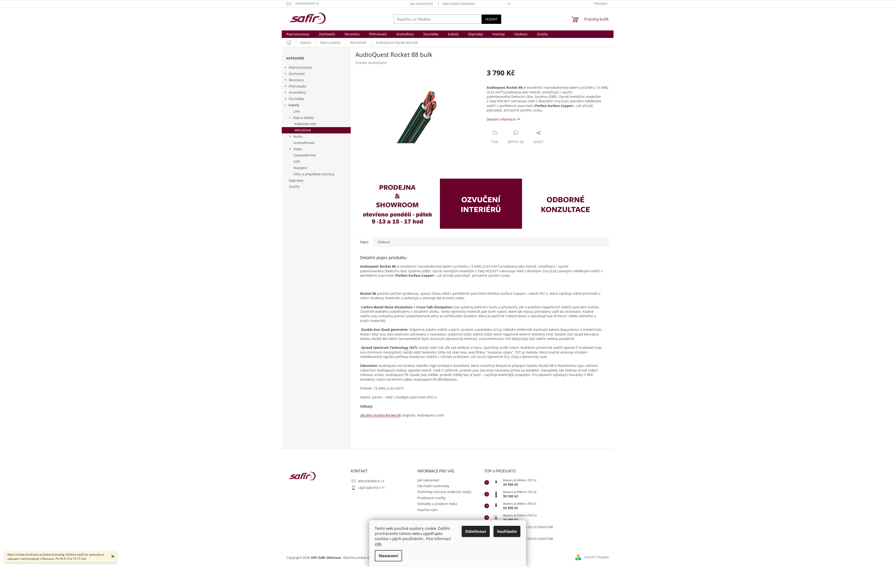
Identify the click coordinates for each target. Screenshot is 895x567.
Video (297, 149)
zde (378, 543)
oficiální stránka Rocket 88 (380, 415)
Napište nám (427, 510)
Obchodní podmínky (458, 4)
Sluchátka (296, 98)
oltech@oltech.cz (371, 481)
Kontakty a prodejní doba (437, 503)
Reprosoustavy (300, 67)
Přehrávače (297, 86)
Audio (298, 136)
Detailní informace (501, 119)
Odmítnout (475, 531)
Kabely (294, 105)
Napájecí (300, 168)
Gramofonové (303, 142)
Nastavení (388, 555)
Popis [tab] (364, 242)
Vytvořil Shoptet (596, 557)
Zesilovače (297, 73)
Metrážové (303, 130)
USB (296, 161)
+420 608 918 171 (371, 488)
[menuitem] (298, 34)
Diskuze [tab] (384, 242)
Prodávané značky (431, 498)
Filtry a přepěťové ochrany (313, 174)
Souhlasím (507, 531)
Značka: (371, 62)
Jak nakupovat (421, 4)
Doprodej (296, 180)
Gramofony (297, 92)
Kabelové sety (305, 124)
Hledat (491, 19)
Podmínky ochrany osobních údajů (444, 492)
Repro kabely (303, 117)
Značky (294, 186)
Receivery (296, 80)
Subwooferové (304, 155)
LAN (296, 111)
